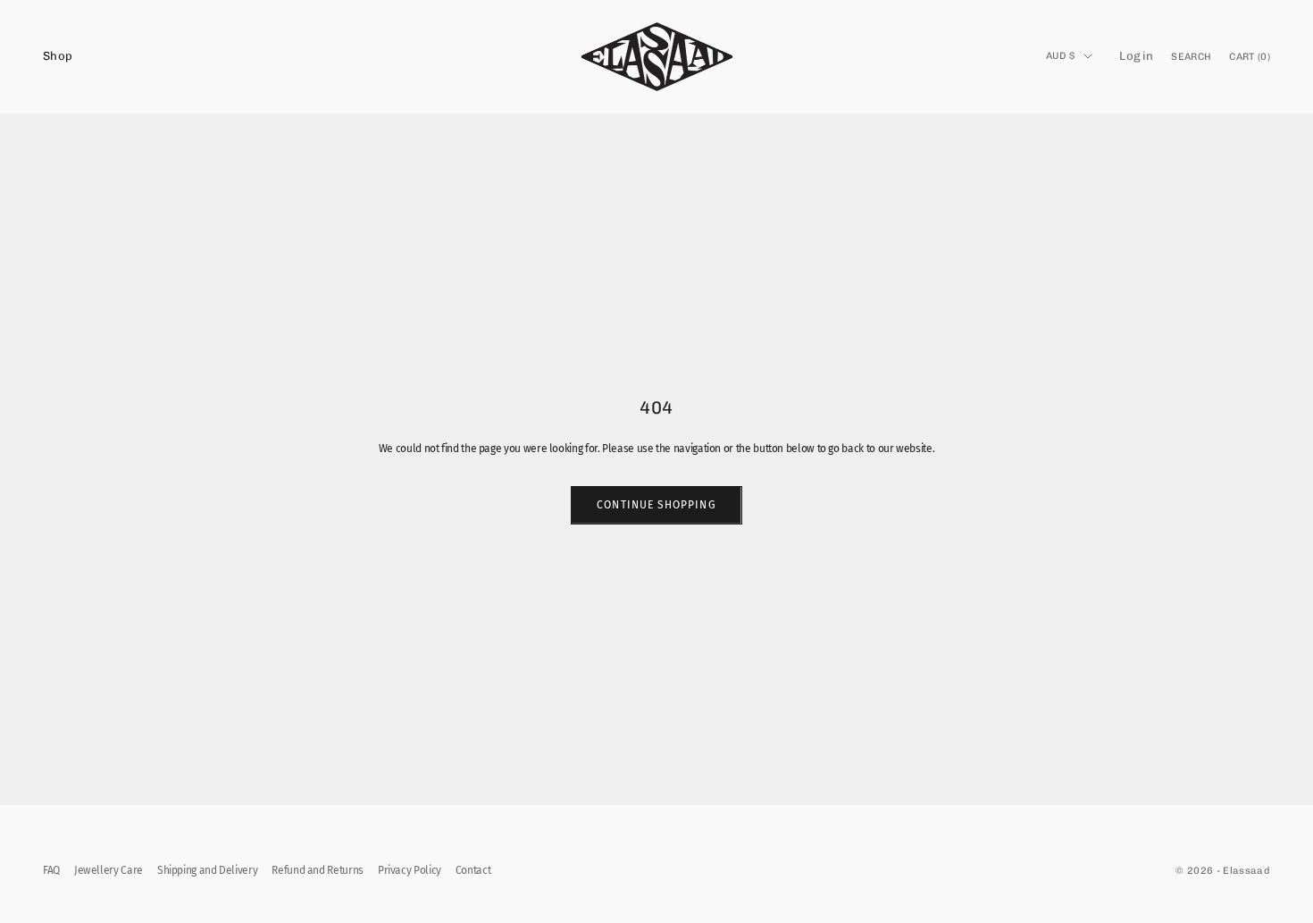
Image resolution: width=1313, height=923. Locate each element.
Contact (473, 870)
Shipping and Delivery (207, 870)
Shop (58, 56)
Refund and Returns (318, 870)
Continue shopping (656, 505)
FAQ (51, 870)
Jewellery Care (108, 870)
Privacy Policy (409, 870)
